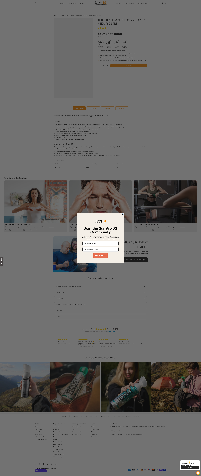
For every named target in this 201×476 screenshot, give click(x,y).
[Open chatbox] (198, 473)
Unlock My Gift (100, 255)
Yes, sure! (190, 467)
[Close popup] (196, 462)
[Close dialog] (122, 215)
